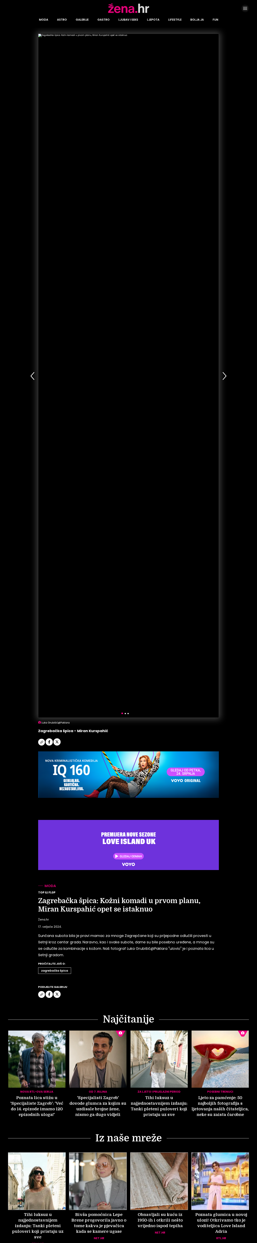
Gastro (103, 20)
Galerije (82, 20)
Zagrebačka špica (54, 971)
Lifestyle (175, 20)
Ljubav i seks (128, 20)
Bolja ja (197, 20)
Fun (215, 20)
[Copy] (42, 745)
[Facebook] (49, 745)
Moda (43, 20)
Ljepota (153, 20)
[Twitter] (57, 745)
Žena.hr (43, 920)
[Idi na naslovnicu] (128, 12)
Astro (62, 20)
